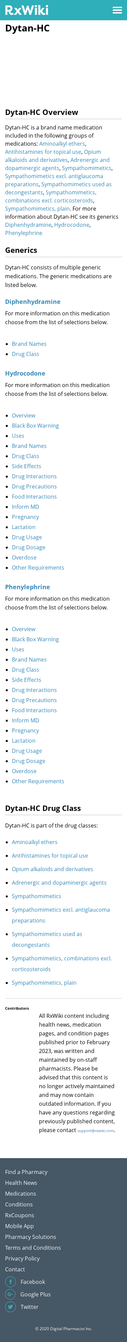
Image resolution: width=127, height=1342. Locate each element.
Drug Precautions (34, 486)
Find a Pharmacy (26, 1172)
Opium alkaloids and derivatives (52, 869)
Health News (21, 1183)
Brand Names (29, 344)
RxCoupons (19, 1215)
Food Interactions (34, 496)
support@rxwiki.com (96, 1130)
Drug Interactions (34, 476)
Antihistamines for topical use (43, 151)
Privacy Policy (22, 1258)
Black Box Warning (35, 425)
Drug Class (25, 354)
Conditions (19, 1204)
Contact (15, 1269)
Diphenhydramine (28, 225)
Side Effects (26, 466)
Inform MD (25, 506)
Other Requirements (38, 567)
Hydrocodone (71, 225)
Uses (18, 435)
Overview (23, 415)
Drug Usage (27, 537)
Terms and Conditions (33, 1247)
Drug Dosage (28, 547)
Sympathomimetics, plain (37, 208)
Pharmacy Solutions (30, 1237)
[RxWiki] (26, 10)
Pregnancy (25, 517)
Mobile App (19, 1226)
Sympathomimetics (86, 168)
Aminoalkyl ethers (62, 143)
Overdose (24, 557)
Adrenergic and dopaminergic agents (59, 882)
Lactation (24, 527)
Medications (20, 1193)
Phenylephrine (23, 233)
